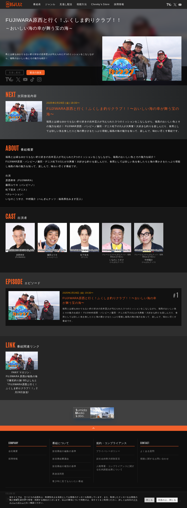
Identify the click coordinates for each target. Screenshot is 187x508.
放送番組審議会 (60, 458)
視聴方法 (82, 4)
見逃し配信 (66, 4)
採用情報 (119, 4)
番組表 (37, 4)
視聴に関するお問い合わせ (154, 458)
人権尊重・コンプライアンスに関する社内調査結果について (115, 468)
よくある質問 (147, 451)
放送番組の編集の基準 (64, 451)
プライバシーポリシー (108, 451)
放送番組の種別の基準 (64, 466)
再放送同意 (58, 474)
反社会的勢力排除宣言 (108, 458)
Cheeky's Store (100, 4)
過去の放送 (35, 72)
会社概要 (13, 451)
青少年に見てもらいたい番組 (67, 481)
